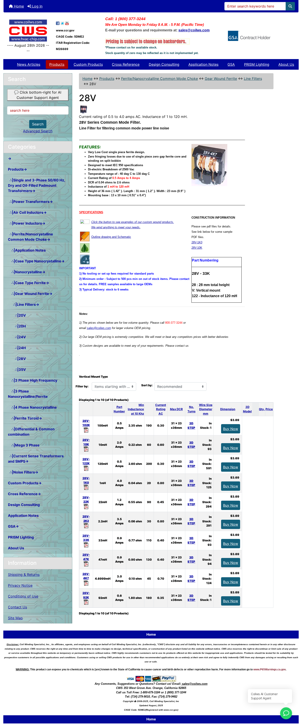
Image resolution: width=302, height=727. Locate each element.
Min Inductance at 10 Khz (136, 409)
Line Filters (253, 78)
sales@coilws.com (99, 328)
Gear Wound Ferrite (221, 78)
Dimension (227, 409)
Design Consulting (164, 64)
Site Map (15, 618)
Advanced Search (37, 131)
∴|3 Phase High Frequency (32, 380)
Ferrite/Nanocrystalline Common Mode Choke (159, 78)
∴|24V (17, 337)
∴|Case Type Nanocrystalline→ (36, 261)
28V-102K (86, 423)
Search (38, 124)
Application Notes (203, 64)
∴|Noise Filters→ (23, 472)
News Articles (28, 64)
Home (18, 6)
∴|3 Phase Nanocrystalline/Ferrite (28, 394)
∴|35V (17, 369)
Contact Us (17, 607)
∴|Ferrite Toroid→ (25, 418)
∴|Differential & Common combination (31, 432)
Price (269, 409)
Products (56, 64)
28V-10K (196, 247)
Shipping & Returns (24, 574)
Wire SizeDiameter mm (205, 409)
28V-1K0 (196, 242)
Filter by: (82, 386)
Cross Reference (126, 64)
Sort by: (147, 385)
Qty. (262, 409)
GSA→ (13, 526)
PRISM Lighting (256, 64)
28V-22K (86, 500)
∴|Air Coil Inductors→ (27, 212)
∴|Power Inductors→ (26, 223)
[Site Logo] (28, 30)
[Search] (290, 6)
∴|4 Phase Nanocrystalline (32, 407)
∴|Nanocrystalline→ (26, 272)
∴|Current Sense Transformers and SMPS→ (36, 459)
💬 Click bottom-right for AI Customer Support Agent (37, 95)
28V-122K (86, 461)
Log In (36, 6)
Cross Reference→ (24, 494)
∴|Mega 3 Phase (24, 445)
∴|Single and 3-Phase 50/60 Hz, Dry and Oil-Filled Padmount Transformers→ (36, 185)
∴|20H (17, 326)
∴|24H (17, 348)
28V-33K (86, 538)
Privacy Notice (20, 585)
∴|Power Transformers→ (30, 201)
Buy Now (230, 429)
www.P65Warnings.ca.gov (269, 669)
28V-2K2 (86, 519)
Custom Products (88, 64)
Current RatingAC (160, 409)
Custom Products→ (25, 483)
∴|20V (17, 315)
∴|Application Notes (27, 250)
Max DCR (176, 409)
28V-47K (86, 557)
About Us (286, 64)
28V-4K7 (86, 576)
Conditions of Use (23, 596)
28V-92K (86, 595)
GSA (231, 64)
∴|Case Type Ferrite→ (28, 283)
